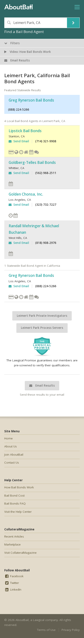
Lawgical (38, 620)
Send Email (20, 141)
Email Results (44, 385)
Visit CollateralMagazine (20, 553)
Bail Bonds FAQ (15, 503)
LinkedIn (15, 589)
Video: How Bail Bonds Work (30, 52)
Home (8, 438)
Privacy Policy (71, 630)
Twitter (14, 583)
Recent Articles (14, 536)
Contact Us (11, 462)
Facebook (16, 576)
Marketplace (12, 544)
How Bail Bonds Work (19, 487)
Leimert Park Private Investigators (42, 316)
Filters (14, 43)
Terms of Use (46, 630)
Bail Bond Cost (14, 495)
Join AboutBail (13, 454)
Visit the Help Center (18, 512)
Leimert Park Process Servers (42, 328)
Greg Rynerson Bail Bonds (31, 100)
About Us (10, 446)
